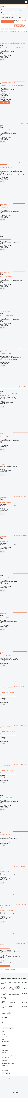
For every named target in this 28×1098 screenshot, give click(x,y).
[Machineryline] (1, 10)
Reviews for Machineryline (7, 1055)
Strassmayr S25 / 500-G (6, 436)
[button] (26, 2)
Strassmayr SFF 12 (5, 129)
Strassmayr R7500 (5, 948)
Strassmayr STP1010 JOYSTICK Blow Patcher (12, 85)
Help (3, 1022)
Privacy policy (5, 1050)
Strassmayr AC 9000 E (6, 655)
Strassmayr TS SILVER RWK (7, 316)
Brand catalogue (5, 1057)
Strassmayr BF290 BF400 (6, 618)
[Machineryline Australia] (9, 2)
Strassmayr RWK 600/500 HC (7, 910)
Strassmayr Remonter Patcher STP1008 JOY (11, 48)
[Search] (26, 6)
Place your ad (5, 102)
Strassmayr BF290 (5, 577)
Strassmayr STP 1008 (5, 353)
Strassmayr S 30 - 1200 (6, 167)
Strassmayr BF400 (5, 834)
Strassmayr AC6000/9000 (6, 798)
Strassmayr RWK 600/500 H (7, 770)
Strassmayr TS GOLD (5, 239)
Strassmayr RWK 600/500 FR (7, 731)
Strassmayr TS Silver (5, 207)
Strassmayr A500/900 (5, 277)
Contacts (4, 1024)
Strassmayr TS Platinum (6, 541)
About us (4, 1020)
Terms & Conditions (6, 1047)
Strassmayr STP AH (5, 464)
